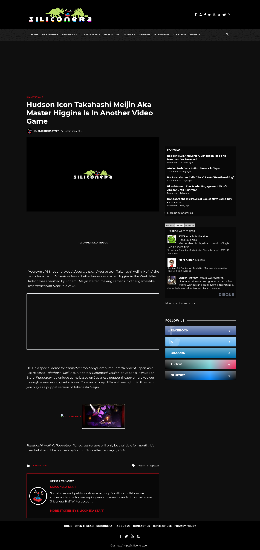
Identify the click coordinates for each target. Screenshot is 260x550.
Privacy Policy (185, 526)
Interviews (161, 34)
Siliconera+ (50, 34)
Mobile (128, 34)
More (193, 34)
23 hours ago (184, 271)
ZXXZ (182, 236)
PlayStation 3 (35, 97)
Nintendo (68, 34)
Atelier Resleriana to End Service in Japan (194, 168)
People (170, 225)
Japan (142, 465)
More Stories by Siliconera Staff (77, 510)
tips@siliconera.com (136, 545)
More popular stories (180, 212)
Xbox (106, 34)
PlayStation (89, 34)
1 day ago (215, 288)
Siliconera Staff (48, 131)
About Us (123, 526)
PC (118, 34)
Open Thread (84, 526)
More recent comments (180, 303)
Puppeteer (153, 465)
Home (34, 34)
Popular (189, 225)
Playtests (179, 34)
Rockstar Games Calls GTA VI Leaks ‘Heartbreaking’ (200, 177)
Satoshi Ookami (189, 277)
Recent (179, 225)
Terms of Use (162, 526)
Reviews (144, 34)
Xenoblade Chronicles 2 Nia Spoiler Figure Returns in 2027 (196, 250)
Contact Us (141, 526)
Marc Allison (186, 259)
